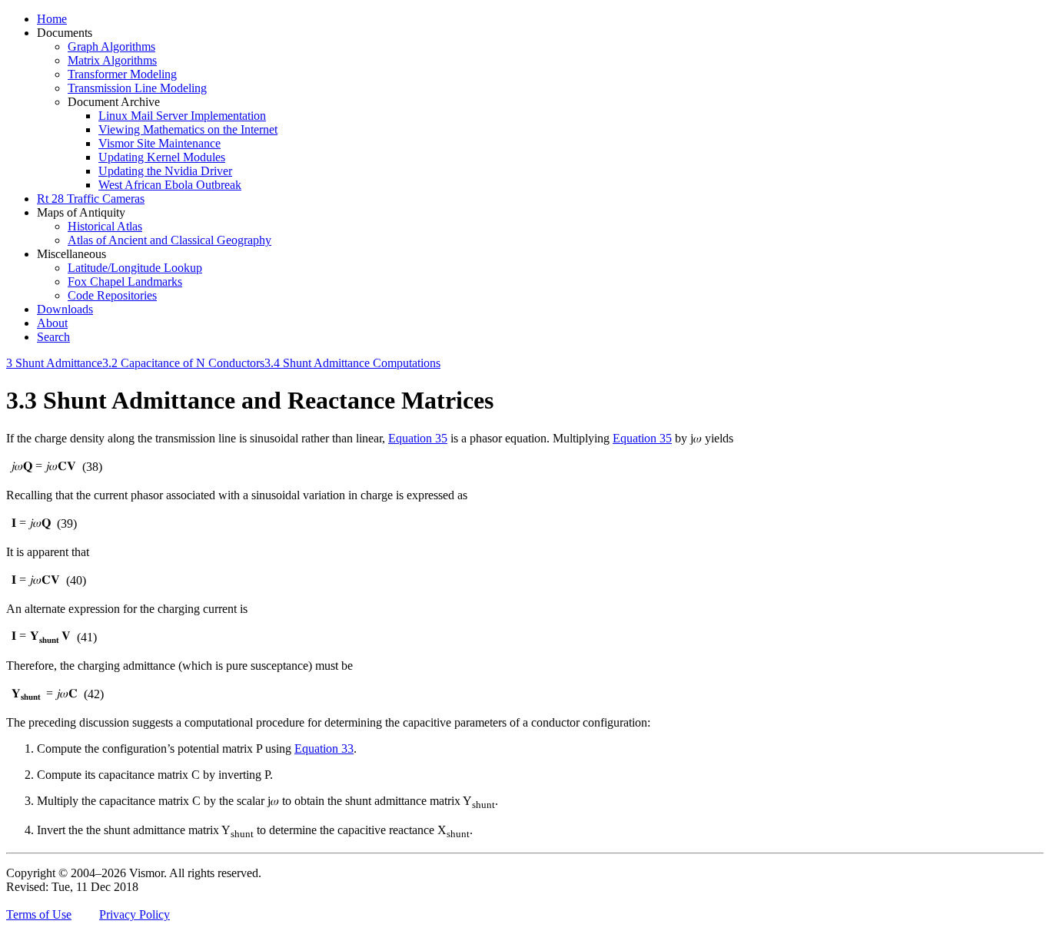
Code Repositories (112, 295)
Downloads (65, 309)
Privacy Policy (134, 914)
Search (53, 336)
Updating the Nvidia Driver (165, 170)
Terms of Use (38, 914)
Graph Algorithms (111, 46)
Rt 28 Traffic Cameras (91, 198)
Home (52, 18)
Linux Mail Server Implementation (182, 115)
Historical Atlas (105, 226)
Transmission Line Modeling (137, 87)
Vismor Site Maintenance (159, 143)
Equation (417, 438)
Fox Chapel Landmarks (125, 281)
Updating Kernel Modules (161, 157)
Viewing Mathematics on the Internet (187, 129)
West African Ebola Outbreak (169, 184)
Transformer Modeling (122, 74)
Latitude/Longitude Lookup (135, 267)
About (52, 323)
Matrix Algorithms (112, 60)
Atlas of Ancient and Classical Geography (169, 240)
